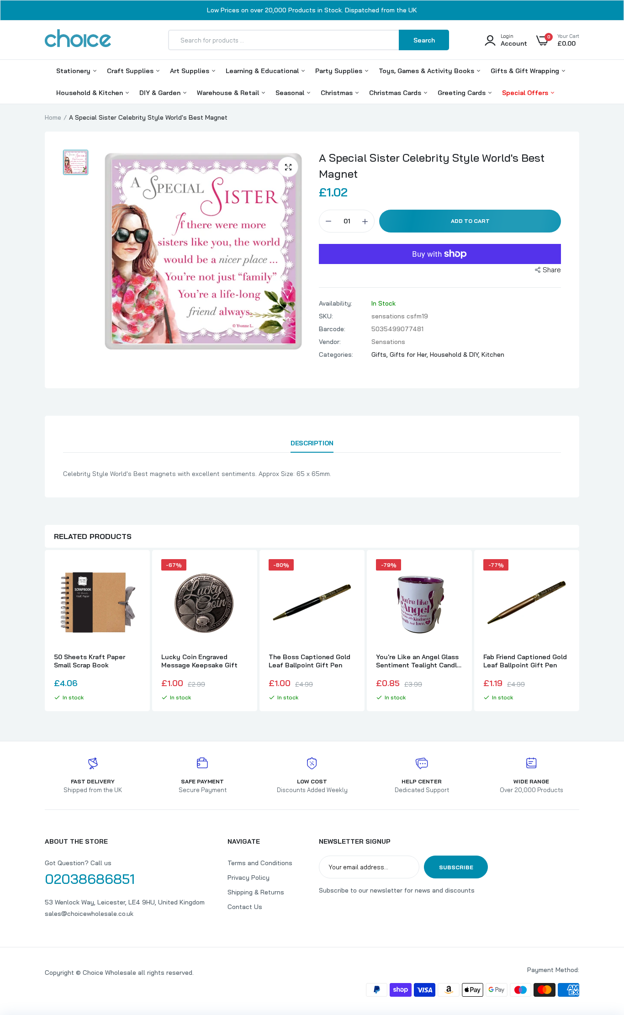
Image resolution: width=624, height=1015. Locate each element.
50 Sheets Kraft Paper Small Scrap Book (89, 661)
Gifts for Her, (410, 354)
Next (579, 631)
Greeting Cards (462, 93)
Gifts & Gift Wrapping (526, 71)
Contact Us (244, 907)
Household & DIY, (455, 354)
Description (312, 443)
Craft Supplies (131, 71)
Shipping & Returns (255, 892)
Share (552, 269)
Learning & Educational (263, 71)
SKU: (326, 316)
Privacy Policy (248, 877)
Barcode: (332, 329)
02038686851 (90, 879)
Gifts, (380, 354)
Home (53, 117)
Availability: (335, 303)
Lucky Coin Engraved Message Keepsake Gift (199, 661)
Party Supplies (339, 71)
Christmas (337, 93)
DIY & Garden (160, 93)
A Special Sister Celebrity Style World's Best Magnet (432, 165)
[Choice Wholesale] (78, 39)
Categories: (336, 354)
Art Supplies (190, 71)
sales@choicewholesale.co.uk (89, 913)
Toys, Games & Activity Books (427, 71)
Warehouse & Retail (229, 93)
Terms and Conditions (259, 863)
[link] (132, 574)
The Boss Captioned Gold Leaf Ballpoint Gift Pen (309, 661)
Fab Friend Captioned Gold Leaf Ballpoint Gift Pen (525, 661)
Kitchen (492, 354)
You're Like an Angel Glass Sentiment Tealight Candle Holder (418, 661)
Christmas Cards (396, 93)
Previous (44, 631)
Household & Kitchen (90, 93)
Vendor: (330, 342)
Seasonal (290, 93)
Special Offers (526, 93)
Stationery (74, 71)
